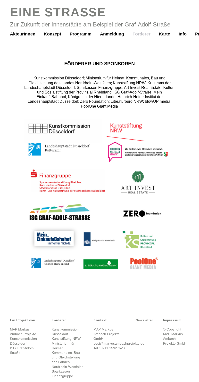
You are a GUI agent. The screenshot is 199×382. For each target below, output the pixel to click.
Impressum (172, 320)
